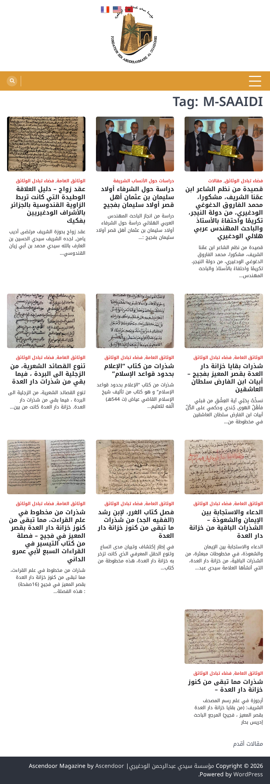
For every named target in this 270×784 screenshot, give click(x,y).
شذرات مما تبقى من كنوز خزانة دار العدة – (225, 685)
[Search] (12, 81)
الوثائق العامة (71, 181)
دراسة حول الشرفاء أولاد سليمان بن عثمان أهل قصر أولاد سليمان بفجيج (137, 197)
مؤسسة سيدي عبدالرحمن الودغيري (171, 765)
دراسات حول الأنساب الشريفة (143, 181)
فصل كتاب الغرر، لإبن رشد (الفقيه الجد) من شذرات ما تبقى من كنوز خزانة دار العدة (136, 524)
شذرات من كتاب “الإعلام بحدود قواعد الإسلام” (139, 370)
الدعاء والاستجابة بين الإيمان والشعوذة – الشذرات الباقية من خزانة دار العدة (226, 524)
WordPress (248, 774)
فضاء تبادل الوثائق (244, 181)
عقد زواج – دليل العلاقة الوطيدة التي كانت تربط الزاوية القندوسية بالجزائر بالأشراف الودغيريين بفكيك (48, 204)
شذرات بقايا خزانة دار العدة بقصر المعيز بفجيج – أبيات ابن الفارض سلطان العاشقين (225, 378)
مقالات (215, 181)
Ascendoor (109, 765)
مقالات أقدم (248, 744)
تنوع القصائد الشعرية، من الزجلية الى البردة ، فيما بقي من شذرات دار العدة (47, 374)
